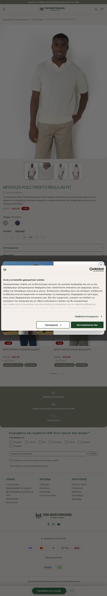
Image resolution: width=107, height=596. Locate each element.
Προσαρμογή (51, 325)
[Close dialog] (101, 264)
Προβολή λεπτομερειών (87, 316)
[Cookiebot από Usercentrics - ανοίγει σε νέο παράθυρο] (91, 269)
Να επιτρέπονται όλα (87, 325)
